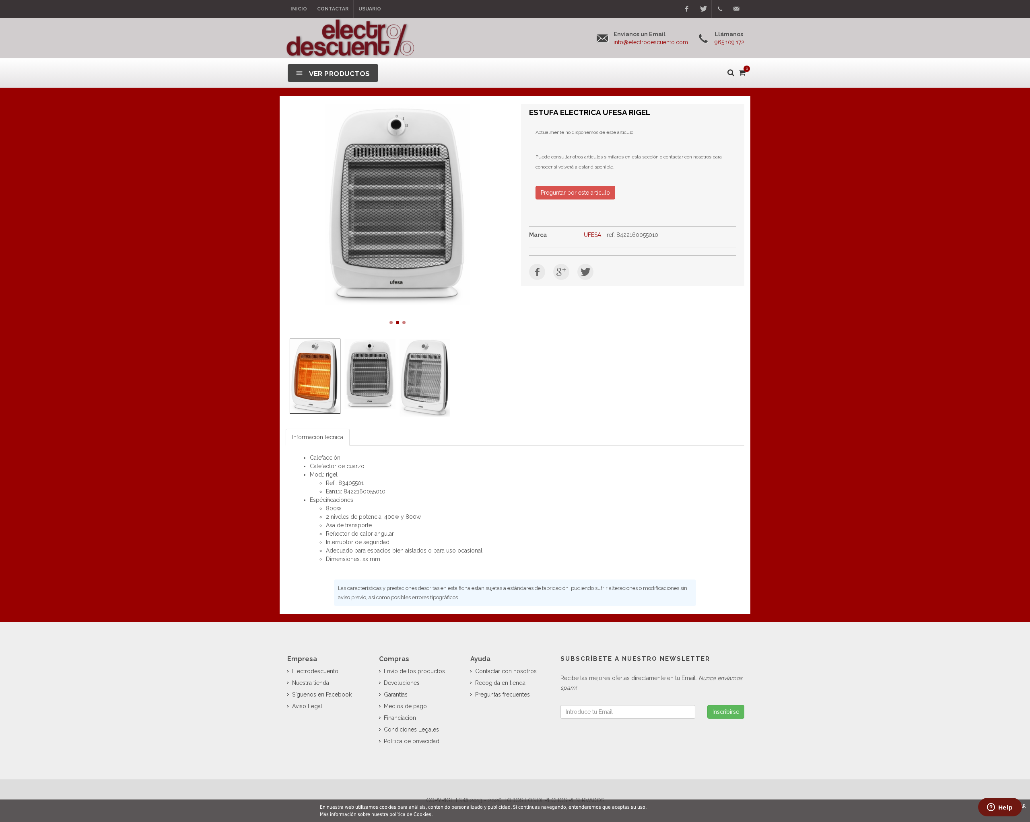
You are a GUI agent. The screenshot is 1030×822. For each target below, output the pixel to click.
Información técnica (317, 437)
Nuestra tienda (310, 683)
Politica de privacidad (411, 741)
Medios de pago (405, 706)
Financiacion (400, 718)
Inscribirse (726, 712)
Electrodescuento (315, 671)
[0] (741, 71)
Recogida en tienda (500, 683)
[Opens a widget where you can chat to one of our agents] (1000, 808)
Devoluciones (402, 683)
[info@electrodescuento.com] (736, 9)
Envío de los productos (414, 671)
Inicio (298, 9)
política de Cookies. (411, 814)
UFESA (592, 235)
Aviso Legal (307, 706)
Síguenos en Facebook (322, 694)
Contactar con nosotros (506, 671)
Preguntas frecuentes (502, 694)
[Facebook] (687, 9)
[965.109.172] (720, 9)
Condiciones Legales (411, 729)
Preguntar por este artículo (575, 192)
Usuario (369, 9)
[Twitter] (703, 9)
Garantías (396, 694)
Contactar (332, 9)
